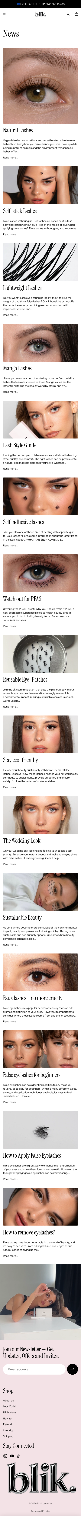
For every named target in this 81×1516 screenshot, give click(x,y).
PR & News (9, 1412)
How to (7, 1418)
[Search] (68, 14)
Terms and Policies (40, 1511)
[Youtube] (12, 1456)
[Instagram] (5, 1456)
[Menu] (4, 14)
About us (8, 1400)
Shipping (8, 1436)
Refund (7, 1424)
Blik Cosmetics (44, 1503)
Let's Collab (9, 1406)
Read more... (10, 157)
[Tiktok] (18, 1456)
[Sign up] (72, 1369)
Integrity (8, 1430)
